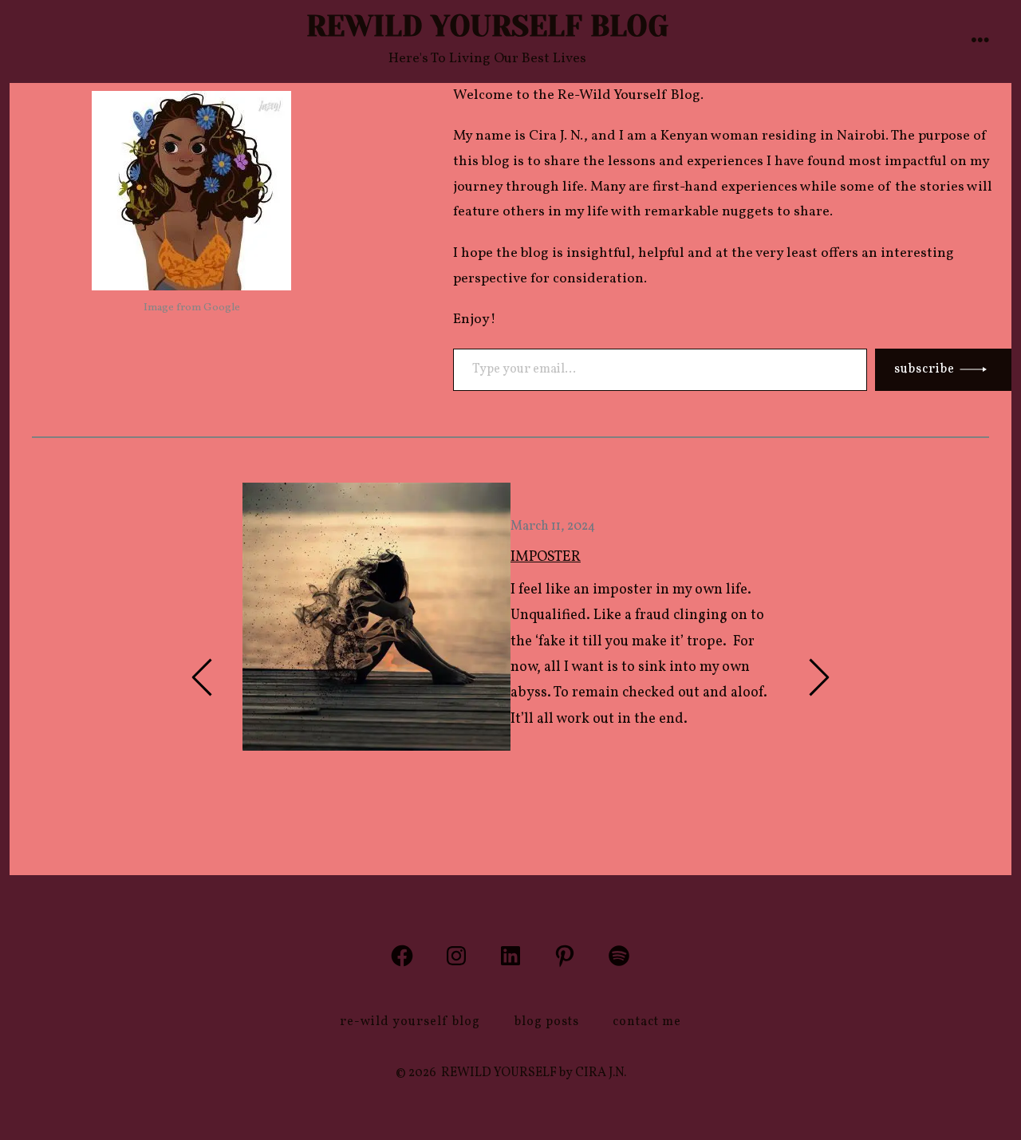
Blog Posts (546, 1022)
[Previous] (202, 677)
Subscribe (924, 369)
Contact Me (647, 1022)
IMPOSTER (545, 557)
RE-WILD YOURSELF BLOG (410, 1022)
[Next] (818, 677)
